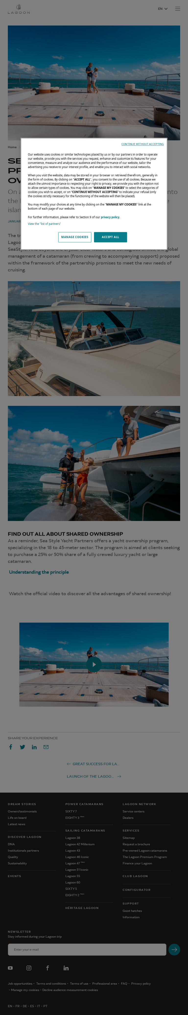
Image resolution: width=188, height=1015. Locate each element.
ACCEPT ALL (110, 237)
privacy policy (110, 217)
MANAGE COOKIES (74, 237)
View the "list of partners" (44, 224)
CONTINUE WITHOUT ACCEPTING (142, 144)
